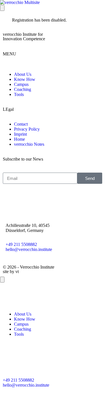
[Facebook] (10, 202)
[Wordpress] (55, 359)
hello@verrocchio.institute (29, 249)
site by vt (11, 271)
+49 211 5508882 (21, 244)
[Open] (2, 8)
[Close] (2, 280)
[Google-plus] (40, 202)
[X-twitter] (25, 202)
